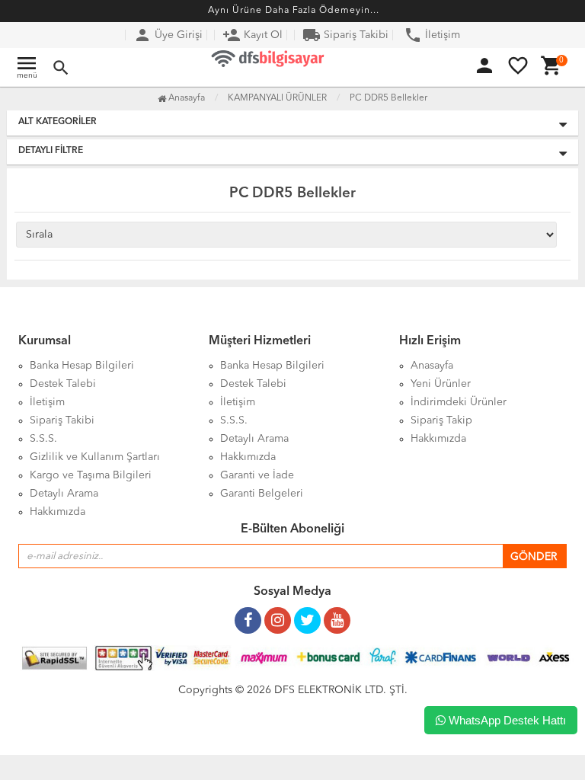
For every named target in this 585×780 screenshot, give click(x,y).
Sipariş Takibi (345, 35)
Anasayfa (185, 98)
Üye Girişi (168, 35)
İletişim (432, 35)
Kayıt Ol (252, 35)
